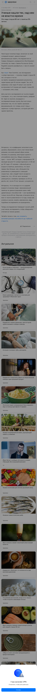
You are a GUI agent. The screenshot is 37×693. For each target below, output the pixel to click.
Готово (18, 690)
